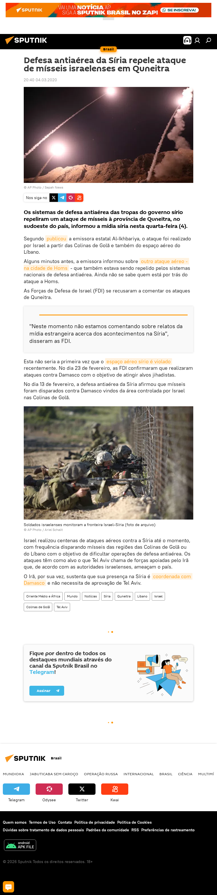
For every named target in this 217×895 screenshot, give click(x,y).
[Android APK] (20, 846)
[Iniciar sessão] (197, 40)
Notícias (90, 596)
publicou (56, 238)
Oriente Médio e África (43, 596)
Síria (107, 596)
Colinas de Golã (38, 607)
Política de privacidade (94, 822)
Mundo (72, 596)
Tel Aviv (62, 607)
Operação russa (101, 773)
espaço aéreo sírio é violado (139, 361)
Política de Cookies (134, 822)
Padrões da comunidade (107, 829)
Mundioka (13, 773)
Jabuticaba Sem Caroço (54, 773)
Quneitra (124, 596)
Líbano (142, 596)
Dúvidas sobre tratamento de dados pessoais (43, 829)
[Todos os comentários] (8, 886)
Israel (158, 596)
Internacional (138, 773)
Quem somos (15, 822)
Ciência (185, 773)
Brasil (165, 773)
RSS (135, 829)
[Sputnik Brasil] (28, 45)
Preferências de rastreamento (168, 829)
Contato (65, 822)
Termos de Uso (42, 822)
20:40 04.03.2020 (40, 79)
